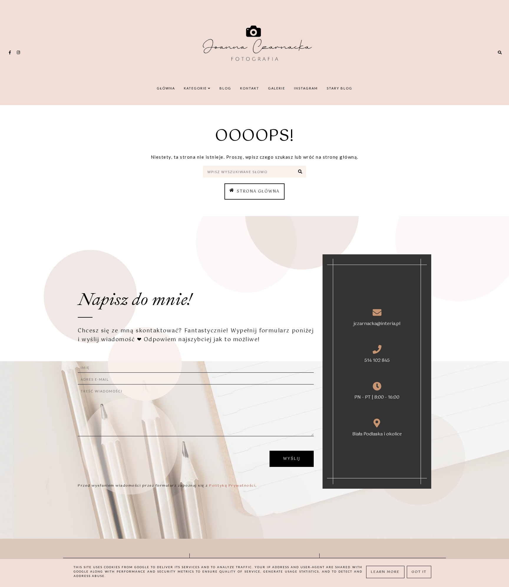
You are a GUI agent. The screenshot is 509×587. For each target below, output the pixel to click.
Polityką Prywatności (232, 486)
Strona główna (258, 191)
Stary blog (339, 88)
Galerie (276, 88)
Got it (419, 572)
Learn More (385, 572)
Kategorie (196, 88)
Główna (166, 88)
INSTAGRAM (306, 88)
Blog (225, 88)
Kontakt (249, 88)
